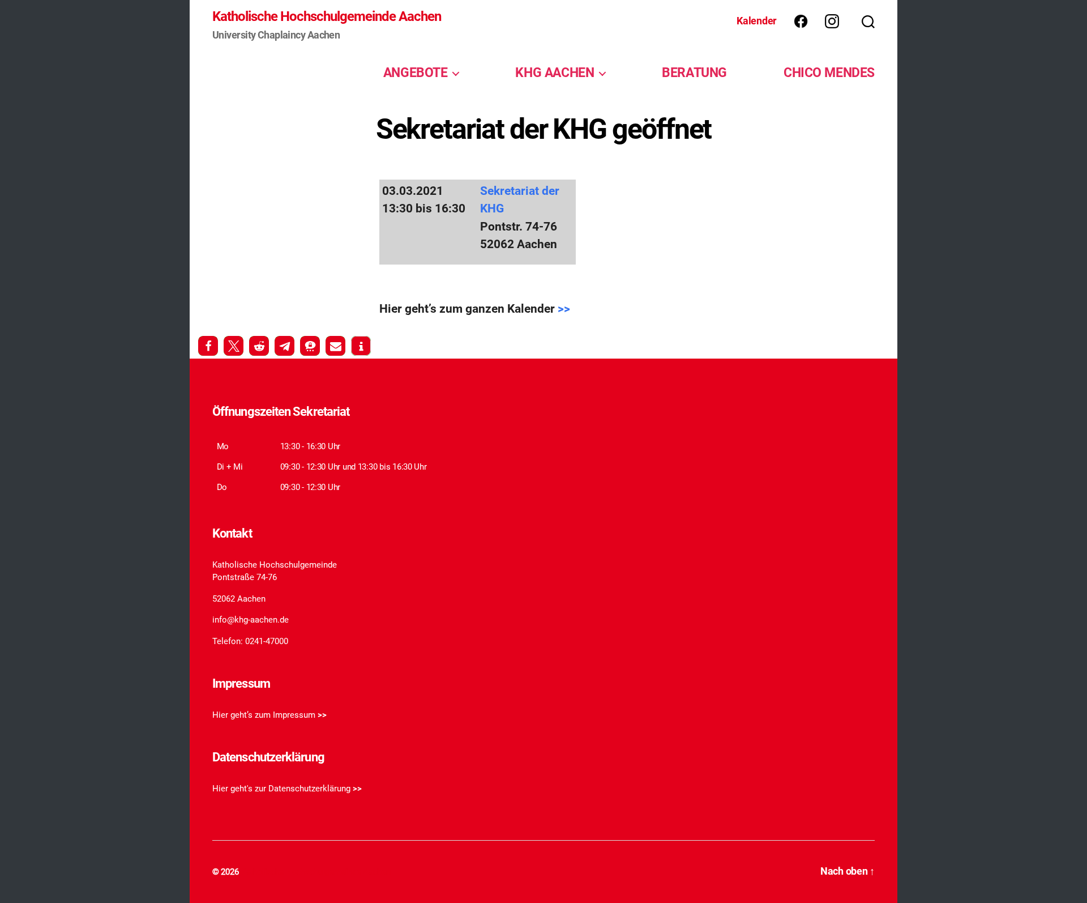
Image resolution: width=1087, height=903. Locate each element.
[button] (208, 346)
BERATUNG (694, 72)
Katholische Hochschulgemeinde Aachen (326, 16)
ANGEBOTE (415, 72)
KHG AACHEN (554, 72)
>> (564, 309)
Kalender (757, 21)
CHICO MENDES (829, 72)
